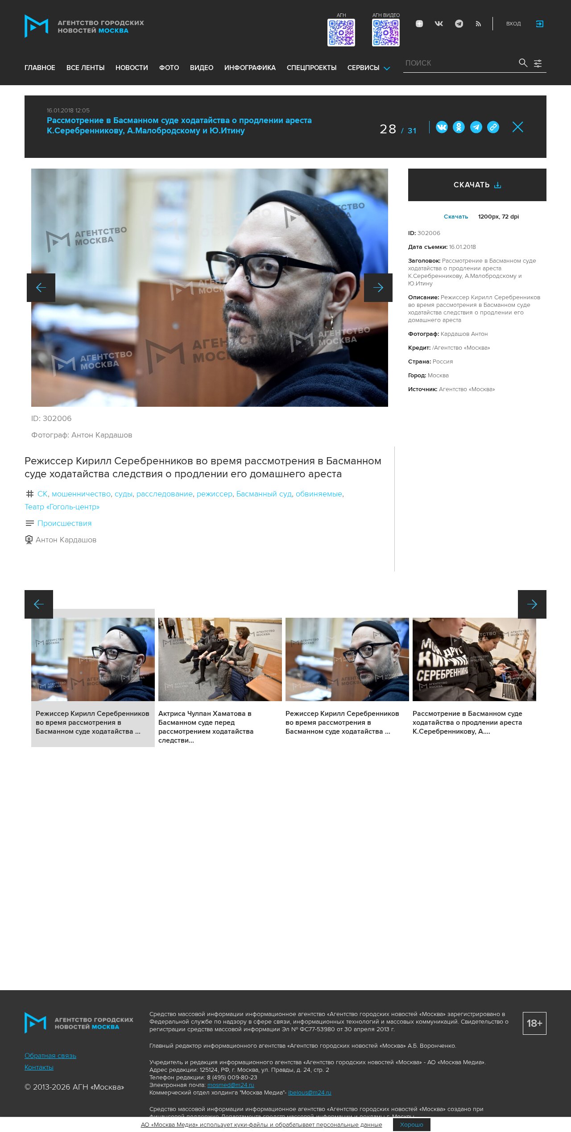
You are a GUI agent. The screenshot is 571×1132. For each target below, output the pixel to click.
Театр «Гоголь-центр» (62, 507)
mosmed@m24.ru (230, 1085)
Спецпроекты (311, 68)
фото (169, 68)
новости (132, 68)
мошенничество (81, 494)
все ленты (85, 68)
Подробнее (93, 678)
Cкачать (456, 216)
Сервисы (363, 68)
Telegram (458, 23)
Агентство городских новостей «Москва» (101, 26)
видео (201, 68)
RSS (478, 23)
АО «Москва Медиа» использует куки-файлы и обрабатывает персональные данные (261, 1124)
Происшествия (64, 523)
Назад (41, 287)
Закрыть (518, 127)
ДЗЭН (419, 23)
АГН (341, 15)
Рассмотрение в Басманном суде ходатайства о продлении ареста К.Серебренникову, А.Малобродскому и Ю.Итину (179, 126)
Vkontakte (439, 23)
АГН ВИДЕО (386, 15)
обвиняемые (319, 494)
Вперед (378, 287)
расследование (165, 494)
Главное (40, 68)
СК (42, 494)
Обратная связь (50, 1055)
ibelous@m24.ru (309, 1092)
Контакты (39, 1067)
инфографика (250, 68)
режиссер (214, 494)
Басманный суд (264, 494)
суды (123, 494)
